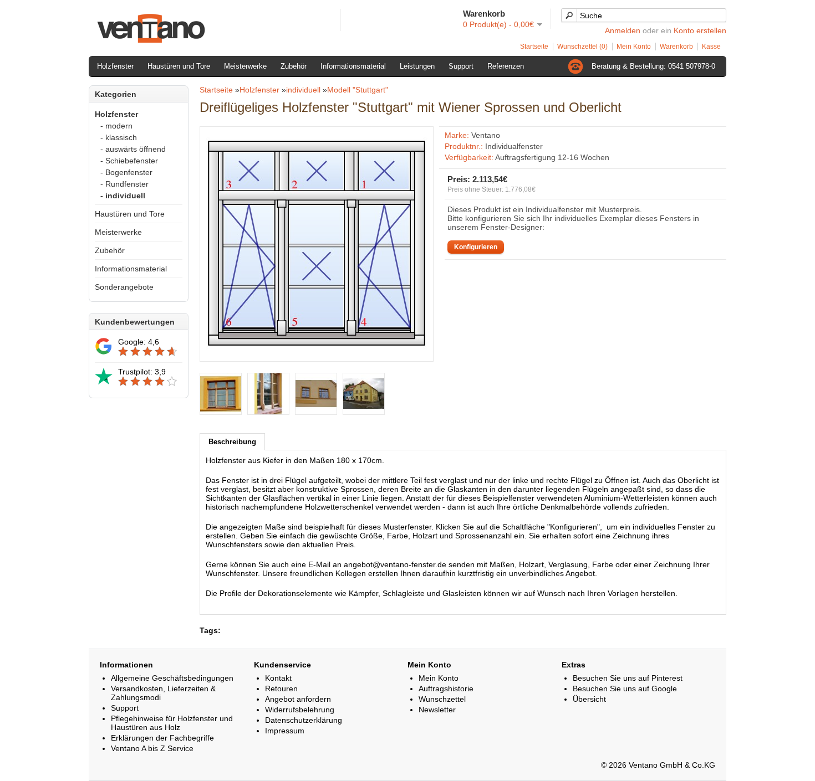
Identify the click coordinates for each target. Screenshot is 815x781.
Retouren (281, 688)
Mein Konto (634, 46)
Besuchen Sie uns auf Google (625, 688)
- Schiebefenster (129, 160)
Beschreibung (232, 442)
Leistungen (417, 66)
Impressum (284, 730)
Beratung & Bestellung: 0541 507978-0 (653, 66)
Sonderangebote (124, 286)
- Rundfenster (124, 183)
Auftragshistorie (446, 688)
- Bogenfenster (126, 172)
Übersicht (589, 699)
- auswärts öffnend (133, 149)
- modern (116, 125)
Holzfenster (115, 66)
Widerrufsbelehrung (299, 709)
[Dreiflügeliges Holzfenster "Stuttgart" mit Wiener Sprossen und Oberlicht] (316, 351)
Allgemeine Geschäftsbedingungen (172, 678)
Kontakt (278, 678)
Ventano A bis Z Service (152, 748)
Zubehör (294, 66)
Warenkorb (676, 46)
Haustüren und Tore (178, 66)
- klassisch (118, 137)
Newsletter (437, 709)
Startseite (534, 46)
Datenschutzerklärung (303, 720)
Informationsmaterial (353, 66)
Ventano (485, 135)
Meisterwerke (245, 66)
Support (461, 66)
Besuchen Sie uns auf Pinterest (627, 678)
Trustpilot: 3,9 (142, 371)
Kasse (711, 46)
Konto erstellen (700, 30)
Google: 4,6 (138, 341)
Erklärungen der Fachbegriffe (162, 737)
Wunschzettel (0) (582, 46)
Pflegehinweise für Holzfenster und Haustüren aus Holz (172, 723)
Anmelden (622, 30)
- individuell (122, 195)
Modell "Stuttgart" (357, 89)
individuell (303, 89)
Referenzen (505, 66)
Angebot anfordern (298, 699)
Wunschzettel (442, 699)
